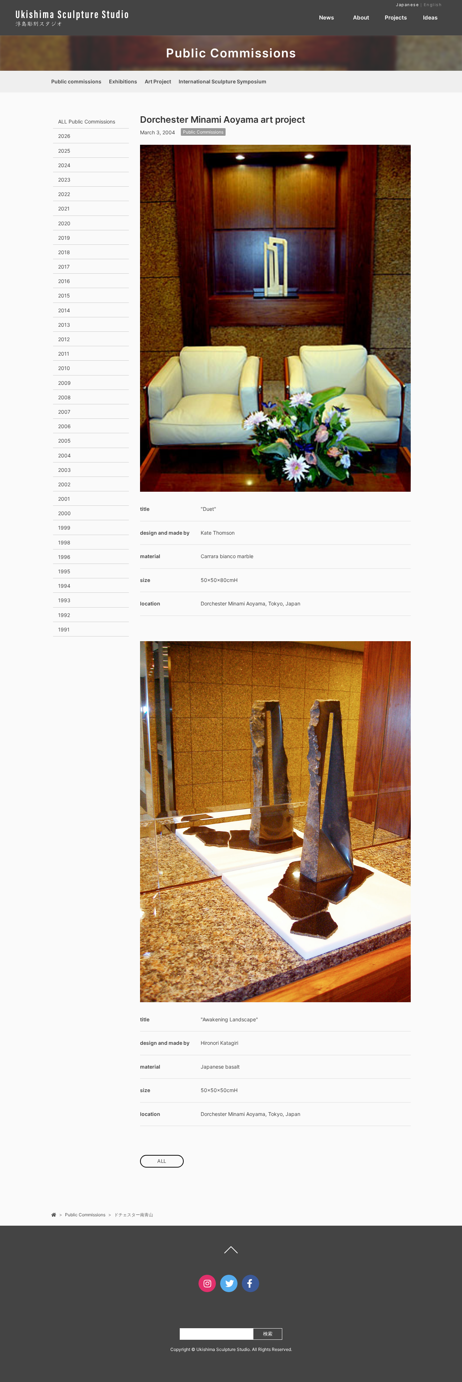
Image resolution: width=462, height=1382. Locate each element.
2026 (64, 136)
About (361, 17)
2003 (64, 470)
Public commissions (76, 81)
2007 (64, 412)
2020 (64, 223)
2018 (64, 252)
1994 (64, 586)
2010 (64, 368)
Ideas (430, 17)
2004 (64, 455)
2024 (64, 165)
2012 (64, 339)
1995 (64, 571)
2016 (64, 281)
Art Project (158, 81)
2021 (64, 208)
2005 (64, 441)
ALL (161, 1161)
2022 (64, 194)
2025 (64, 151)
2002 (64, 484)
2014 (64, 310)
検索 (268, 1334)
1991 (64, 629)
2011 (63, 354)
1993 (64, 600)
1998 (64, 542)
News (326, 17)
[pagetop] (231, 1251)
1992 (64, 615)
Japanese (407, 4)
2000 (64, 513)
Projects (396, 17)
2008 (64, 397)
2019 (64, 238)
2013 (64, 325)
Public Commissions (203, 132)
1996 (64, 557)
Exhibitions (123, 81)
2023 (64, 180)
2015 (64, 295)
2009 (64, 383)
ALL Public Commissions (86, 121)
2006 (64, 426)
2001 (64, 499)
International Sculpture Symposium (222, 81)
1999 (64, 528)
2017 (64, 267)
